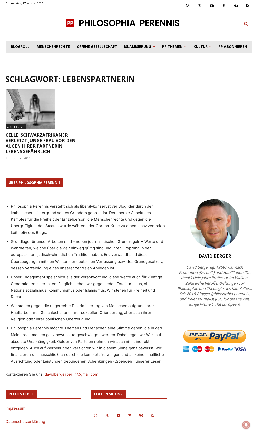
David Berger (215, 256)
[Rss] (248, 6)
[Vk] (236, 6)
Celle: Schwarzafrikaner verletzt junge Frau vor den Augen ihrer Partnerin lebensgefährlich (41, 143)
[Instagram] (188, 6)
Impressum (15, 408)
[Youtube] (212, 6)
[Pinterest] (224, 6)
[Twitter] (200, 6)
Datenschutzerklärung (25, 421)
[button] (246, 24)
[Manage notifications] (246, 425)
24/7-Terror (15, 127)
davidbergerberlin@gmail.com (71, 374)
